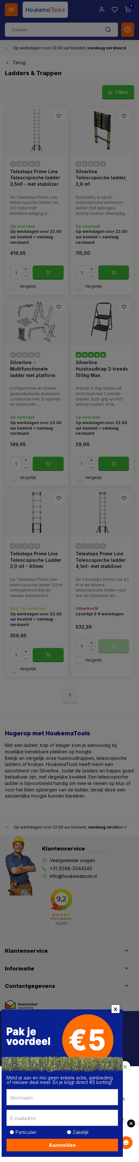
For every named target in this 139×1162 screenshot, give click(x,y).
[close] (125, 1066)
